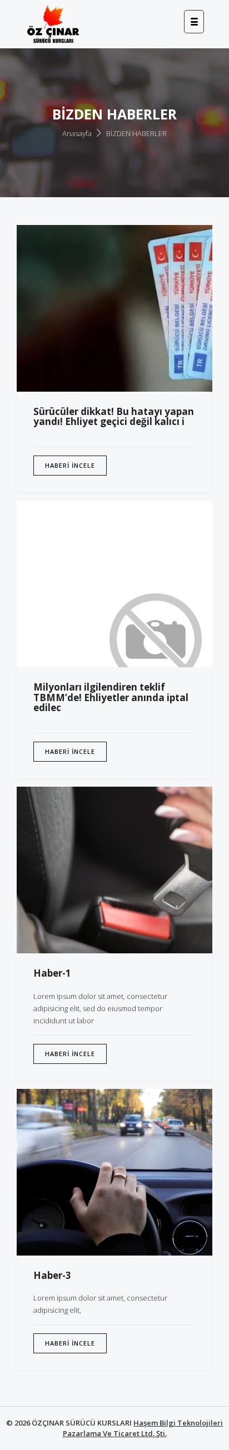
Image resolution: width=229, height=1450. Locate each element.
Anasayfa (77, 133)
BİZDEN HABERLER (136, 133)
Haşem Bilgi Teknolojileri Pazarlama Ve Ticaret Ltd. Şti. (143, 1428)
